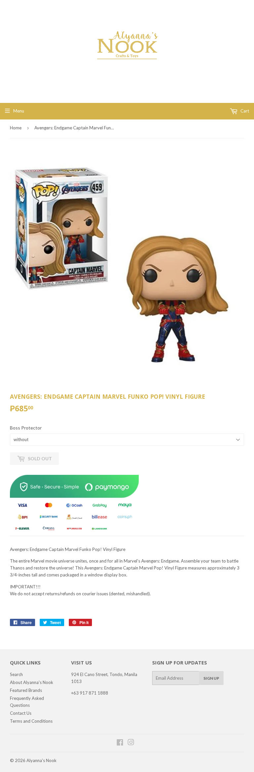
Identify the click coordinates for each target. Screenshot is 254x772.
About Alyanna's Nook (31, 682)
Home (15, 127)
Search (16, 674)
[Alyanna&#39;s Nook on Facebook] (119, 743)
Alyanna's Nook (41, 760)
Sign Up (211, 678)
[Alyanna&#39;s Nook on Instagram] (131, 743)
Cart (244, 111)
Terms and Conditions (31, 721)
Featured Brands (26, 690)
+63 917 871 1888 (89, 693)
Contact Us (20, 713)
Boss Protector (26, 428)
